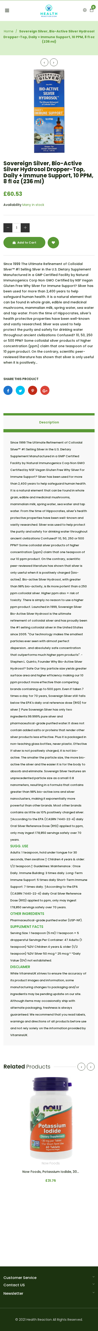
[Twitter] (20, 390)
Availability (12, 204)
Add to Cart (26, 242)
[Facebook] (8, 390)
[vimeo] (32, 390)
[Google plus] (44, 390)
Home (8, 31)
